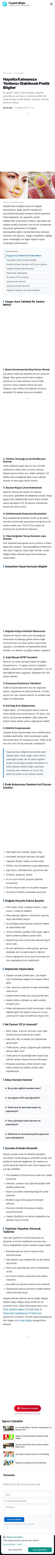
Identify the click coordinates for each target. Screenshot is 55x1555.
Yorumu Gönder (14, 1519)
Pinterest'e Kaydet (29, 1408)
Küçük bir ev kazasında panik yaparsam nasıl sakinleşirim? (27, 1136)
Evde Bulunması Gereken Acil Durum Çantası (27, 264)
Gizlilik (19, 1544)
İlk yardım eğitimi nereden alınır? (24, 1088)
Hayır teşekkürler (15, 1550)
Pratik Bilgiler (19, 73)
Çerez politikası (9, 1544)
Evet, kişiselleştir (40, 1550)
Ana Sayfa (7, 73)
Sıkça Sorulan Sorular (16, 281)
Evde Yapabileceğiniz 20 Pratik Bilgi (21, 1309)
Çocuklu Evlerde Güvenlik (18, 286)
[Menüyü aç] (51, 4)
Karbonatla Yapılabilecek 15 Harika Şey (22, 1313)
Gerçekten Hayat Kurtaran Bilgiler (22, 260)
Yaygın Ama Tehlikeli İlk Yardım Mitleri (24, 256)
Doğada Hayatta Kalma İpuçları (20, 268)
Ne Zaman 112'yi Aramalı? (18, 277)
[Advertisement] (27, 37)
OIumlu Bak (8, 108)
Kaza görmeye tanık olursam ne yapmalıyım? (23, 1122)
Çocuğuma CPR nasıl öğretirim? (24, 1098)
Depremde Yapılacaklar (17, 273)
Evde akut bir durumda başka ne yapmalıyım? (23, 1109)
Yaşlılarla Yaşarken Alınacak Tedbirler (23, 290)
